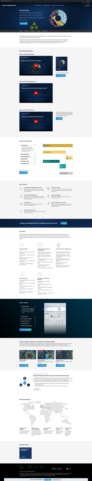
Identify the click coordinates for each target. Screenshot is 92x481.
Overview (21, 31)
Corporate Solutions (46, 5)
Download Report (23, 365)
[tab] (27, 145)
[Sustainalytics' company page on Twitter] (68, 468)
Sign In (89, 2)
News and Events (61, 5)
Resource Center (54, 5)
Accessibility (42, 465)
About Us (83, 2)
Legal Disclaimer (21, 467)
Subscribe (54, 468)
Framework (26, 31)
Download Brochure (61, 75)
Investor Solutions (38, 5)
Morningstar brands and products (6, 0)
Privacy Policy (21, 465)
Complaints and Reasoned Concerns (32, 466)
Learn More (59, 118)
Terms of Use (21, 468)
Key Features (32, 31)
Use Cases (38, 31)
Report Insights (44, 31)
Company (87, 0)
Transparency (29, 465)
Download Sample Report (25, 329)
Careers (87, 2)
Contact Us (88, 5)
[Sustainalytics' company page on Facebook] (70, 468)
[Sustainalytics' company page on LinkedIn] (67, 468)
